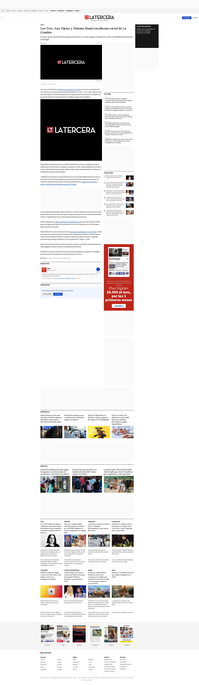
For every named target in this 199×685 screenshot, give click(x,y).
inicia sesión (47, 294)
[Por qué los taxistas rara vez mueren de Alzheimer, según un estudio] (75, 432)
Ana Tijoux (60, 258)
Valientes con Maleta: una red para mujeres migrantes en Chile (122, 575)
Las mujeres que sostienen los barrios (123, 612)
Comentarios (52, 84)
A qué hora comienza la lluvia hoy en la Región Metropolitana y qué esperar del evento (98, 527)
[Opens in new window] (79, 643)
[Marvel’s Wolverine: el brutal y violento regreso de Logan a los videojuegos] (99, 432)
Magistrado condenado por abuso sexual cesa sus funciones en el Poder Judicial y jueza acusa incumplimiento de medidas (119, 141)
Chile (42, 521)
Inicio (3, 10)
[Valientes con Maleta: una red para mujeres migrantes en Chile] (123, 591)
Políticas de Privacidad (70, 278)
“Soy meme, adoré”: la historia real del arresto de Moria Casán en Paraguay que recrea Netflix (115, 205)
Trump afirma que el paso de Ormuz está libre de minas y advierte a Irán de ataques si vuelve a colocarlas (98, 614)
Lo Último (53, 10)
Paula (113, 570)
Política (8, 10)
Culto (42, 25)
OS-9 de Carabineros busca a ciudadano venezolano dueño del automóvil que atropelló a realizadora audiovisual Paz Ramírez (118, 100)
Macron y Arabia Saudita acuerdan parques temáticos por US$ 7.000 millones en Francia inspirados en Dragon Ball (75, 528)
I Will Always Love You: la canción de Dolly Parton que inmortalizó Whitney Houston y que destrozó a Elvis (115, 192)
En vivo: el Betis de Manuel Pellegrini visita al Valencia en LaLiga (122, 561)
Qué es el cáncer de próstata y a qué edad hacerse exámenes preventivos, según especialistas (120, 420)
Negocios (20, 10)
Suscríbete (58, 294)
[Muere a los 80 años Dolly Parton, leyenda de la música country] (130, 177)
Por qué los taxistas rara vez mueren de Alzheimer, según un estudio (74, 418)
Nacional (13, 10)
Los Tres (55, 258)
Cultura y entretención (71, 570)
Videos (46, 10)
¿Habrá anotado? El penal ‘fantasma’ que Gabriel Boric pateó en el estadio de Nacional (122, 552)
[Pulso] (63, 643)
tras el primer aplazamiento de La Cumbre (83, 232)
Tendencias (91, 521)
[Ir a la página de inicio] (99, 17)
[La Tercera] (47, 643)
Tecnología (27, 10)
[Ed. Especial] (95, 643)
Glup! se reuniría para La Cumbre (69, 89)
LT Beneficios (60, 10)
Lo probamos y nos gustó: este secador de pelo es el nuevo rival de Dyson (122, 602)
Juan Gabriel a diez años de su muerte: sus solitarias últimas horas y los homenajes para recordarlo (115, 199)
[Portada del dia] (119, 276)
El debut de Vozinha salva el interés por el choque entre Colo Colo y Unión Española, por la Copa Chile (122, 527)
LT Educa (77, 10)
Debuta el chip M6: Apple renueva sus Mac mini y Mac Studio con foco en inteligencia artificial (50, 576)
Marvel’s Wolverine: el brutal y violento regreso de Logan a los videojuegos (98, 418)
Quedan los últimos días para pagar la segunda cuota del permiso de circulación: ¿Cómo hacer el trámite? (54, 472)
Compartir (44, 84)
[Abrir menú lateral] (2, 18)
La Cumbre (49, 258)
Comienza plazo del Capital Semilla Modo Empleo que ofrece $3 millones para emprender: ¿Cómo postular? (118, 472)
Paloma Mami (67, 258)
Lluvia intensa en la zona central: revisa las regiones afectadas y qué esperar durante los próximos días (51, 419)
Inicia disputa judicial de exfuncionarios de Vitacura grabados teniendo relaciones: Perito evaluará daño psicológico (118, 125)
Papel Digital (69, 10)
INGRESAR (195, 17)
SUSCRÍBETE (119, 306)
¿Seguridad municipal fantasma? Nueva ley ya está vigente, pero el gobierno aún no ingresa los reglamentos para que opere (50, 553)
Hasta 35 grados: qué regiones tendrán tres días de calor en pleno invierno (98, 552)
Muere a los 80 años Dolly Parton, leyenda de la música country (114, 176)
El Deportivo (34, 10)
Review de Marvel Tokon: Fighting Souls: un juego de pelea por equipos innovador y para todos (51, 614)
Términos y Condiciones (59, 278)
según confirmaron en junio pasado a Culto (68, 222)
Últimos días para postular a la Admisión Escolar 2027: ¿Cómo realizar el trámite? (84, 472)
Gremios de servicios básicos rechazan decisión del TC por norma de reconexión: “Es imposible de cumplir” (74, 562)
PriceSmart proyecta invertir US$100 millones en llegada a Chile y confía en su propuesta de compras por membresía (74, 553)
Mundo (41, 10)
